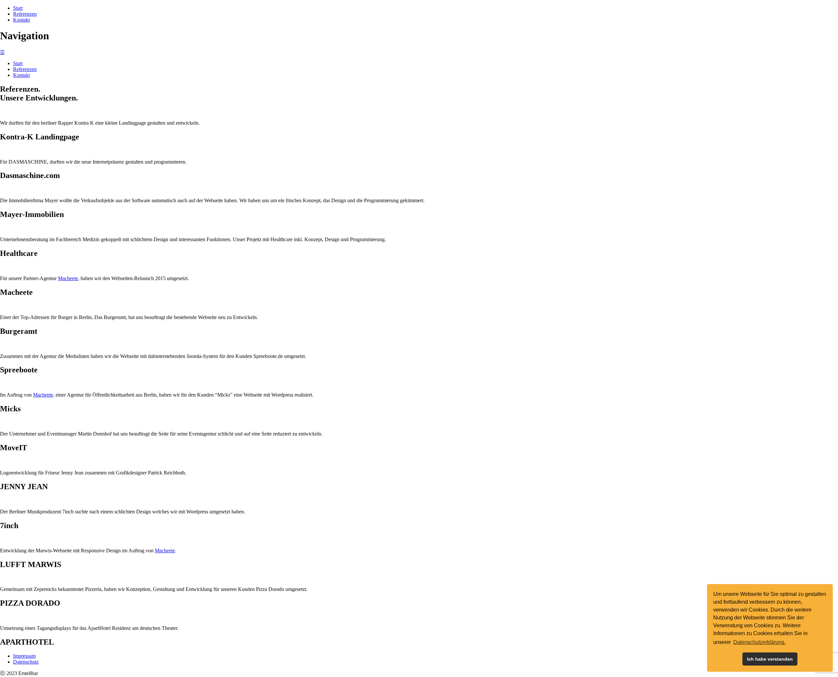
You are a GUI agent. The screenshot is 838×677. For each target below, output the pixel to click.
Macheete (68, 278)
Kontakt (21, 20)
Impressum (24, 656)
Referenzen (25, 14)
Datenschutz (26, 662)
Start (18, 8)
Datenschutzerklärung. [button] (759, 642)
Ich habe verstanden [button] (770, 659)
